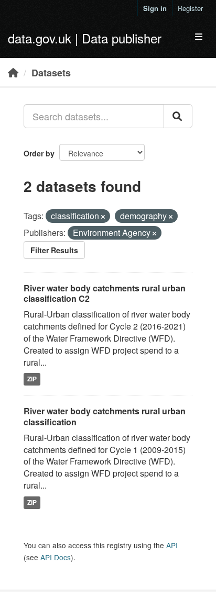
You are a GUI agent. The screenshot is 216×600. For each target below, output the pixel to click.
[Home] (13, 72)
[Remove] (103, 216)
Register (190, 8)
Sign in (155, 8)
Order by (39, 153)
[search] (178, 116)
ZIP (32, 378)
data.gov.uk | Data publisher (84, 38)
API (172, 545)
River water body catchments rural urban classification (105, 416)
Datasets (51, 73)
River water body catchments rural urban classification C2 (105, 293)
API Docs (55, 557)
